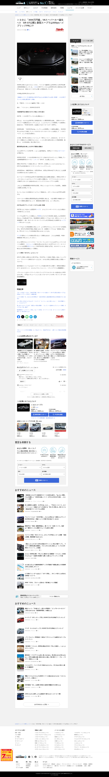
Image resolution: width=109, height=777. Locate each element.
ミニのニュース (78, 743)
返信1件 (22, 381)
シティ (35, 159)
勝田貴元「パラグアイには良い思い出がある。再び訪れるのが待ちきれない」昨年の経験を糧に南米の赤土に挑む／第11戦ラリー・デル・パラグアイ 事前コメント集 (45, 657)
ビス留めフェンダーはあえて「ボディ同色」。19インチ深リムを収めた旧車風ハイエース (45, 574)
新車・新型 (18, 732)
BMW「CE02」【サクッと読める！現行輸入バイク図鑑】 (41, 582)
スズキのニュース (58, 747)
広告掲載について (70, 765)
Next (66, 343)
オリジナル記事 (80, 8)
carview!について (46, 764)
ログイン (81, 2)
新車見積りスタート (41, 414)
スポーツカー (61, 151)
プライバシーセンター (77, 764)
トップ (18, 8)
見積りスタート (43, 480)
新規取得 (85, 2)
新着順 (64, 369)
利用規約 (85, 764)
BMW (39, 216)
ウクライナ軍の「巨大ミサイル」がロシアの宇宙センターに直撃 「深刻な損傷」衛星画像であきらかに (45, 536)
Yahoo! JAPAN (91, 2)
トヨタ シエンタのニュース (42, 738)
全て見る (20, 79)
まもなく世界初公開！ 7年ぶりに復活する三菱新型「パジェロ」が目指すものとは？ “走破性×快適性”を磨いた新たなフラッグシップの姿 (45, 554)
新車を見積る (88, 148)
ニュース (69, 8)
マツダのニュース (58, 743)
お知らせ (58, 764)
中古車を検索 (58, 414)
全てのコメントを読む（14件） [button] (41, 394)
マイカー (89, 8)
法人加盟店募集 (79, 765)
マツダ (19, 235)
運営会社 (53, 764)
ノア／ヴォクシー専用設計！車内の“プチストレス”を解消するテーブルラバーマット (45, 638)
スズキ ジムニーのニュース (42, 749)
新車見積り (54, 8)
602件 (37, 407)
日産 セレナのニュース (40, 741)
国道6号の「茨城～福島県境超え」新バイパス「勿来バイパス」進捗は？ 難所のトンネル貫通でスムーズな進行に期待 (44, 527)
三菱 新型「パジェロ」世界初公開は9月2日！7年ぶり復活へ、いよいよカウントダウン (45, 647)
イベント (17, 743)
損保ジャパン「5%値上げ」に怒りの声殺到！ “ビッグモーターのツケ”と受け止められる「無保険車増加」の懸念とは (45, 609)
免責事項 (90, 764)
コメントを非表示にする (60, 367)
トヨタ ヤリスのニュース (41, 736)
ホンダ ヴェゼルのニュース (42, 745)
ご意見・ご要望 (87, 765)
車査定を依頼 (76, 148)
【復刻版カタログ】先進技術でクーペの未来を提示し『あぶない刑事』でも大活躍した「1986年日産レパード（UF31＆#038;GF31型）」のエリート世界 (25, 355)
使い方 (36, 367)
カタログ (35, 8)
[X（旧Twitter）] (32, 757)
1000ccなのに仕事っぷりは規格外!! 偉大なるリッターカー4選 (42, 694)
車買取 (62, 8)
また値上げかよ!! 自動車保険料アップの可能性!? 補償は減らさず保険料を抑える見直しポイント (45, 565)
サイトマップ (62, 765)
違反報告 (64, 374)
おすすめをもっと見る (40, 704)
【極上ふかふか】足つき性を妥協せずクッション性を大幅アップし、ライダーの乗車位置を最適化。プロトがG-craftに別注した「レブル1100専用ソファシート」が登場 (45, 546)
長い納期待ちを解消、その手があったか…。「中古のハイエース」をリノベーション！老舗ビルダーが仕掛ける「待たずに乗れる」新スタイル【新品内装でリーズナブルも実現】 (41, 355)
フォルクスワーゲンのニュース (82, 738)
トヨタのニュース (58, 732)
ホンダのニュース (58, 738)
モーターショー (19, 741)
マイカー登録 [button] (87, 114)
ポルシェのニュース (79, 741)
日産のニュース (58, 736)
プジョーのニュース (79, 745)
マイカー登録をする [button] (55, 596)
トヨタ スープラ (37, 405)
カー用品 (17, 736)
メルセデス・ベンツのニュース (82, 732)
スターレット (30, 244)
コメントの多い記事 (88, 40)
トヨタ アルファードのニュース (43, 734)
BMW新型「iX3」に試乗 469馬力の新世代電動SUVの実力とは (43, 685)
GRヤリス (30, 246)
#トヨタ (26, 325)
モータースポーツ (19, 738)
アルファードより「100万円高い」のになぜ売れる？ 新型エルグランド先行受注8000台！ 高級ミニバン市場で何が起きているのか (58, 354)
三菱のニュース (58, 741)
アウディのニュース (79, 736)
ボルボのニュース (78, 749)
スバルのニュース (58, 745)
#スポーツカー (34, 325)
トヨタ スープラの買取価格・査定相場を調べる (43, 418)
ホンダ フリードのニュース (42, 747)
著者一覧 (56, 765)
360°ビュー (27, 8)
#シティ (41, 325)
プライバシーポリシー (66, 764)
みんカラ (37, 765)
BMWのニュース (78, 734)
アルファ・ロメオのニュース (81, 747)
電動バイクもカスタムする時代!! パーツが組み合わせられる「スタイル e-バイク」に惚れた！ (45, 677)
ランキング (75, 40)
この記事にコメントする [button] (27, 370)
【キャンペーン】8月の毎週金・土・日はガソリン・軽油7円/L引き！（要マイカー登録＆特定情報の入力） (41, 330)
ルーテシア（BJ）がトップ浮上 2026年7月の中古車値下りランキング (45, 617)
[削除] (13, 749)
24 (61, 381)
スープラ (38, 209)
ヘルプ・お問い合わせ (47, 767)
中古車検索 (44, 8)
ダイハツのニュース (59, 749)
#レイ (52, 325)
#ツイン (47, 325)
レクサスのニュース (59, 734)
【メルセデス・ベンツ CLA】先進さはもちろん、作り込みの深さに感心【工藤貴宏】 (45, 666)
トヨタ (35, 87)
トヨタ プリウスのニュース (42, 732)
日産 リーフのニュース (40, 743)
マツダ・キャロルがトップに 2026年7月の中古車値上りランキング (44, 628)
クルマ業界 (18, 734)
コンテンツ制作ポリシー (48, 765)
